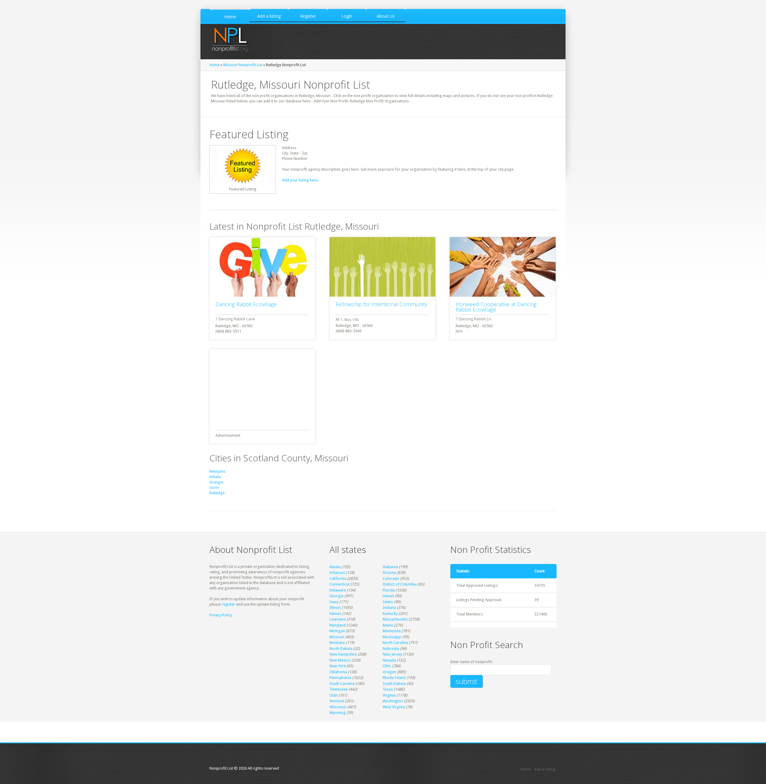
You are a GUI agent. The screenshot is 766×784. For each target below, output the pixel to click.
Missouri (336, 637)
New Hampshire (343, 654)
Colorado (391, 578)
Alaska (335, 567)
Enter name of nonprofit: (471, 661)
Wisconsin (337, 707)
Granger (216, 482)
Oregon (389, 672)
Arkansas (337, 572)
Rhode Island (394, 677)
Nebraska (391, 648)
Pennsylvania (340, 677)
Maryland (337, 625)
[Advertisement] (254, 386)
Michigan (337, 631)
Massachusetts (395, 619)
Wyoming (337, 712)
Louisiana (337, 619)
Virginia (389, 695)
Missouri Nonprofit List (242, 65)
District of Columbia (400, 584)
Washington (393, 701)
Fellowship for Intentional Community (381, 304)
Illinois (335, 607)
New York (337, 666)
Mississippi (392, 637)
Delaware (337, 590)
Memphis (217, 471)
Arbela (215, 476)
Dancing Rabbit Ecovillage (246, 304)
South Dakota (394, 683)
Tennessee (338, 689)
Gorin (214, 487)
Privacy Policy (220, 615)
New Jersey (392, 654)
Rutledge (217, 493)
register (228, 604)
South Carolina (342, 683)
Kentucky (390, 613)
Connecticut (339, 584)
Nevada (389, 660)
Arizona (389, 572)
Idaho (388, 602)
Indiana (389, 607)
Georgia (336, 596)
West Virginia (394, 707)
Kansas (335, 613)
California (337, 578)
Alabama (390, 567)
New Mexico (340, 660)
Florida (389, 590)
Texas (388, 689)
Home (214, 65)
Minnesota (392, 631)
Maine (388, 625)
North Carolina (395, 642)
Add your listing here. (300, 180)
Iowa (333, 602)
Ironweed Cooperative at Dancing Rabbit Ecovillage (496, 307)
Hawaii (388, 596)
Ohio (387, 666)
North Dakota (340, 648)
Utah (333, 695)
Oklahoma (338, 672)
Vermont (336, 701)
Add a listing (544, 769)
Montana (337, 642)
